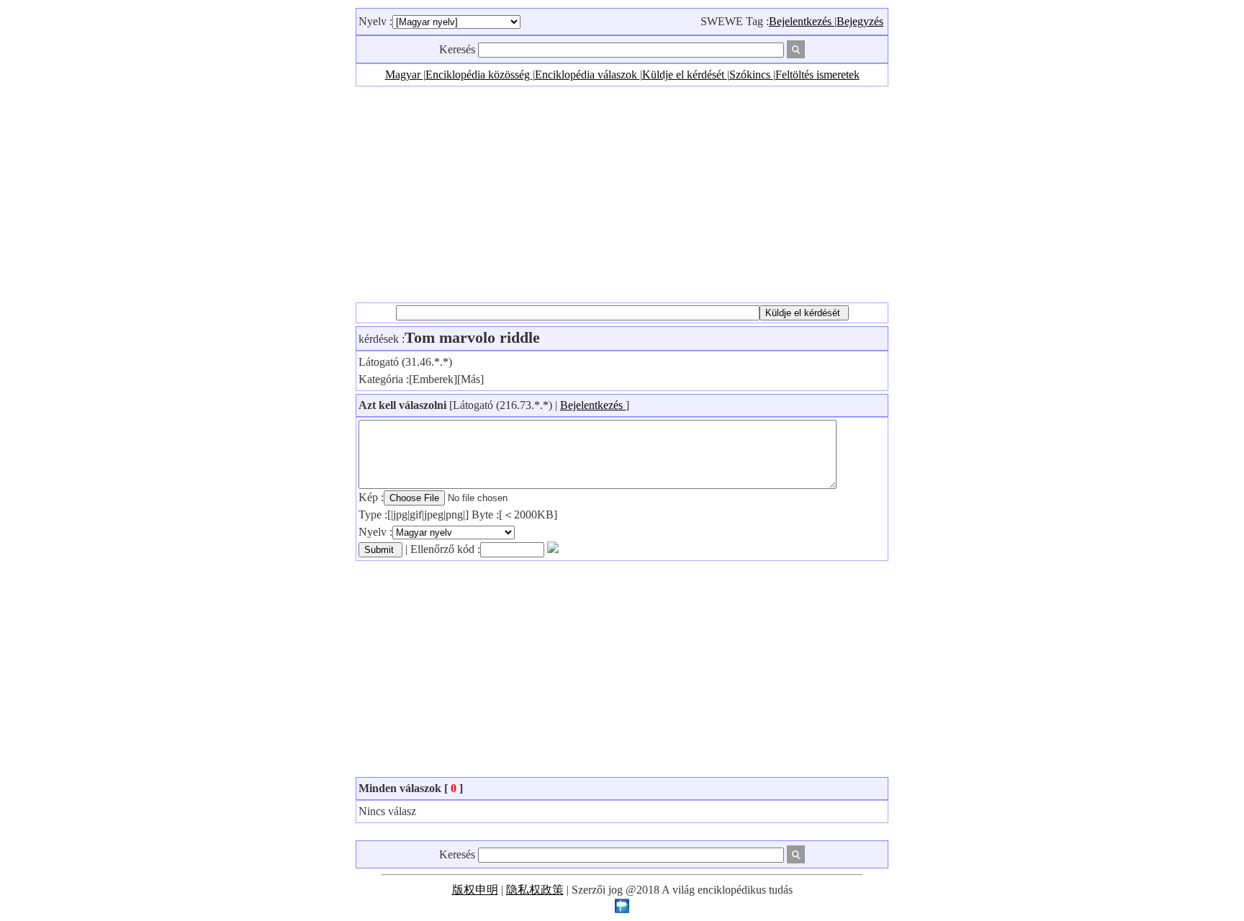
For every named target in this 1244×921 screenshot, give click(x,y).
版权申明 (475, 890)
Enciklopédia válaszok (587, 74)
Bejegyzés (860, 21)
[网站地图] (622, 909)
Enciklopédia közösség (479, 74)
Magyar (404, 74)
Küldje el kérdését (684, 74)
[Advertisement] (622, 194)
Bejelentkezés (801, 21)
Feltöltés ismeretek (817, 74)
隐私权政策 (535, 890)
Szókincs (751, 74)
